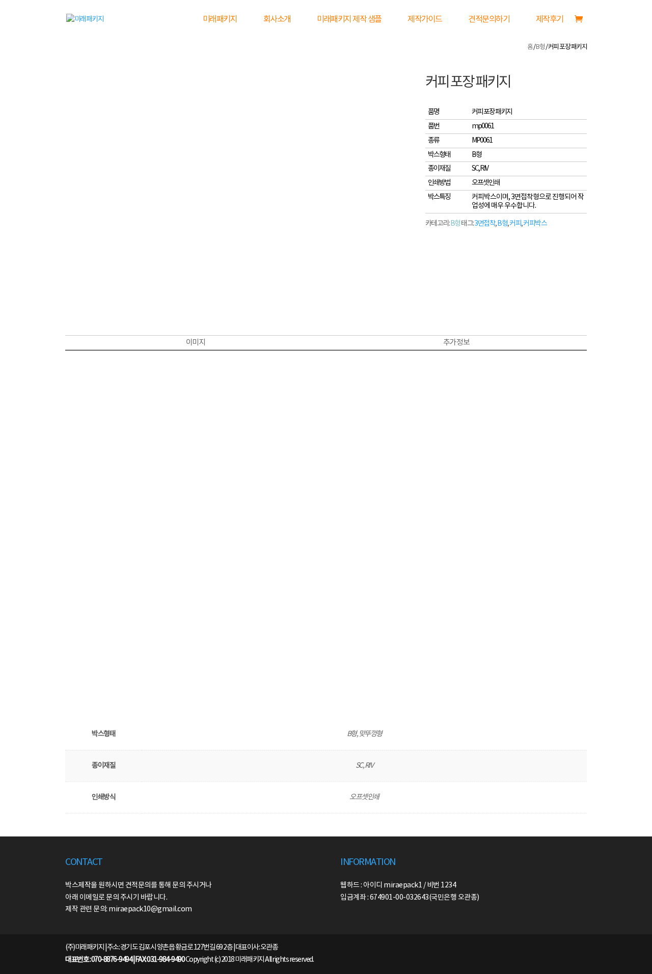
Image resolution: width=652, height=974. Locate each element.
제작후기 (549, 19)
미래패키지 (220, 19)
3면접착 (484, 224)
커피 (515, 224)
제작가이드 (425, 19)
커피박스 (535, 224)
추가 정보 (456, 342)
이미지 (195, 342)
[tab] (195, 343)
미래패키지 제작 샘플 (349, 19)
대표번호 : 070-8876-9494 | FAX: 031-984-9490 (124, 960)
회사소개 (277, 19)
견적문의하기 (488, 19)
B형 (540, 47)
